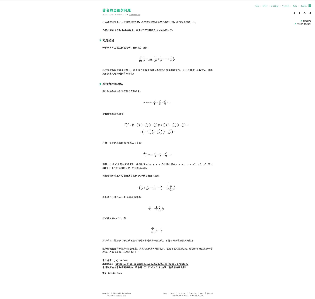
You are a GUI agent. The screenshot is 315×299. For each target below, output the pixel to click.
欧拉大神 (158, 30)
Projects (285, 6)
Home (257, 6)
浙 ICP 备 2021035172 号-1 (116, 296)
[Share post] (310, 13)
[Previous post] (294, 13)
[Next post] (299, 13)
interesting (134, 14)
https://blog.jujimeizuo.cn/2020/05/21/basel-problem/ (151, 263)
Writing (274, 6)
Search (304, 6)
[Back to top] (304, 13)
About (265, 6)
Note (295, 6)
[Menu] (309, 6)
